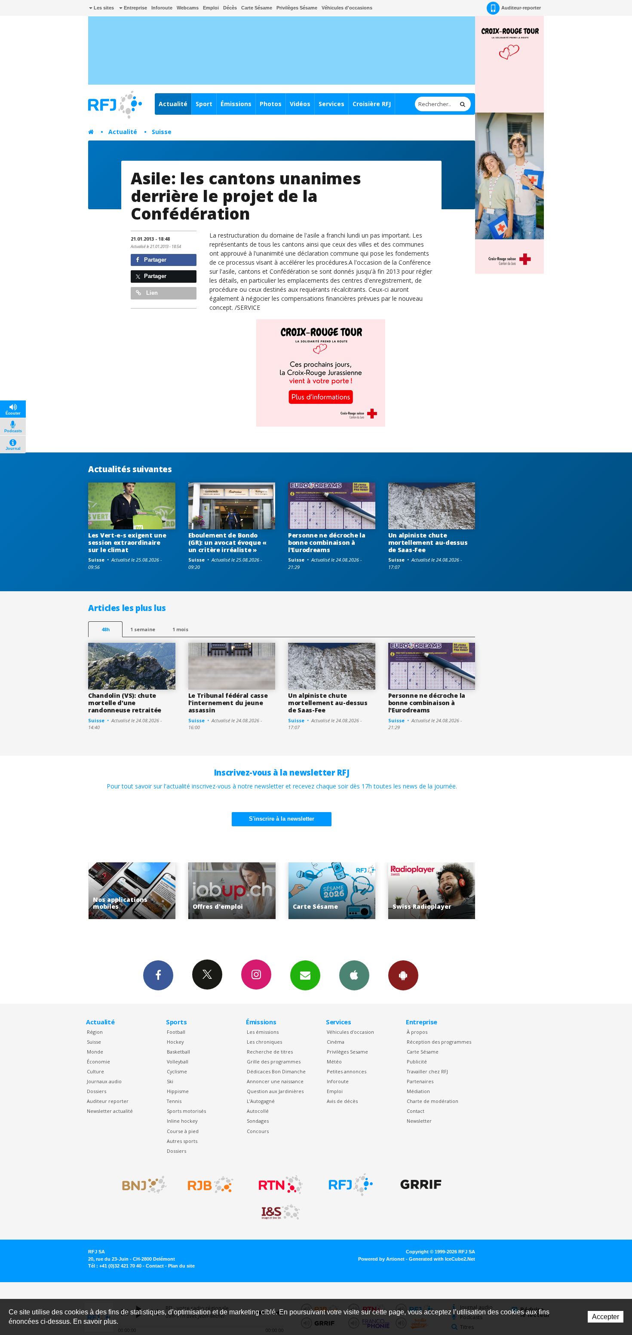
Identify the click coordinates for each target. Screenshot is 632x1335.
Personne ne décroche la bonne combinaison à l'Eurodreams (326, 542)
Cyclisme (177, 1071)
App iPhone (354, 975)
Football (176, 1032)
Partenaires (420, 1081)
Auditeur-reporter (521, 7)
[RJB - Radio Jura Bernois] (210, 1185)
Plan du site (181, 1265)
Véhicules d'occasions (347, 7)
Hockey (175, 1042)
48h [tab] (105, 629)
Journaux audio (104, 1081)
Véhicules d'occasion (350, 1032)
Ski (170, 1081)
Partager (154, 260)
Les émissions (263, 1032)
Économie (98, 1061)
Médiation (418, 1091)
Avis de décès (342, 1101)
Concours (258, 1131)
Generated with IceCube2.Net (442, 1259)
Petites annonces (346, 1071)
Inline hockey (182, 1121)
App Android (403, 975)
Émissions (236, 104)
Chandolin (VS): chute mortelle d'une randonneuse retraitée (124, 702)
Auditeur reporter (108, 1101)
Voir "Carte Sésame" (284, 891)
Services (331, 104)
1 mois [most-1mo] (180, 629)
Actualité (173, 104)
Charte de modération (432, 1101)
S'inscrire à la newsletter (281, 819)
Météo (334, 1061)
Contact (415, 1111)
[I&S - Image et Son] (281, 1212)
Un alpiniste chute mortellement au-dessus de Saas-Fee (428, 542)
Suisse (162, 132)
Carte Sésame (256, 7)
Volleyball (177, 1061)
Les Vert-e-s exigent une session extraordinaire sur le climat (127, 542)
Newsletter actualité (110, 1111)
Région (95, 1032)
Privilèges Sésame (296, 7)
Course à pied (183, 1131)
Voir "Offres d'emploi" (185, 891)
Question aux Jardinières (275, 1091)
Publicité (417, 1061)
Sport (204, 104)
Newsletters (305, 975)
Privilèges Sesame (347, 1051)
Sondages (258, 1121)
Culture (95, 1071)
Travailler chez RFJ (427, 1071)
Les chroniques (264, 1042)
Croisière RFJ (372, 104)
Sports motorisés (186, 1111)
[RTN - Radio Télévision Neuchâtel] (281, 1185)
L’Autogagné (261, 1101)
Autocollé (258, 1111)
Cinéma (335, 1042)
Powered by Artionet (381, 1259)
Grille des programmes (274, 1061)
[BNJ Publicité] (140, 1185)
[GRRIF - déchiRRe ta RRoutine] (421, 1185)
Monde (95, 1051)
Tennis (174, 1101)
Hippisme (178, 1091)
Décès (230, 7)
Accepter (605, 1316)
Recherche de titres (270, 1051)
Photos (271, 104)
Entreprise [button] (135, 7)
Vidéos (300, 104)
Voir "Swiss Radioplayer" (385, 891)
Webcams (188, 7)
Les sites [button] (103, 7)
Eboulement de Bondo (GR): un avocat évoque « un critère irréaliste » (227, 542)
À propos (417, 1032)
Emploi (211, 7)
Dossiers (96, 1091)
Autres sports (182, 1141)
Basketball (178, 1051)
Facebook (158, 975)
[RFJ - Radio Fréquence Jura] (351, 1185)
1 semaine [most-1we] (142, 629)
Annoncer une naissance (275, 1081)
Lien (151, 293)
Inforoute (161, 7)
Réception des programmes (439, 1042)
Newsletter (419, 1121)
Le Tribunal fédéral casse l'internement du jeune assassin (228, 702)
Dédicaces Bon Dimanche (276, 1071)
